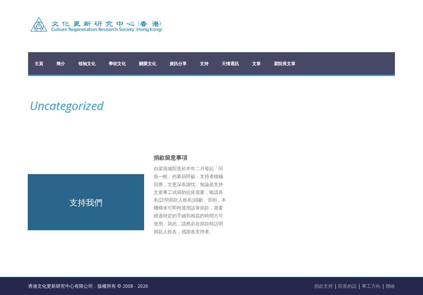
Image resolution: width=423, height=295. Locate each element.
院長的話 (348, 286)
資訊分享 (178, 63)
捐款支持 (324, 286)
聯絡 (390, 286)
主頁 (39, 63)
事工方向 (371, 286)
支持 (204, 63)
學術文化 (117, 63)
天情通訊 (230, 63)
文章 (256, 63)
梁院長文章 (284, 63)
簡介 (61, 63)
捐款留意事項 (170, 157)
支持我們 (85, 202)
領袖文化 (87, 63)
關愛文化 (147, 63)
